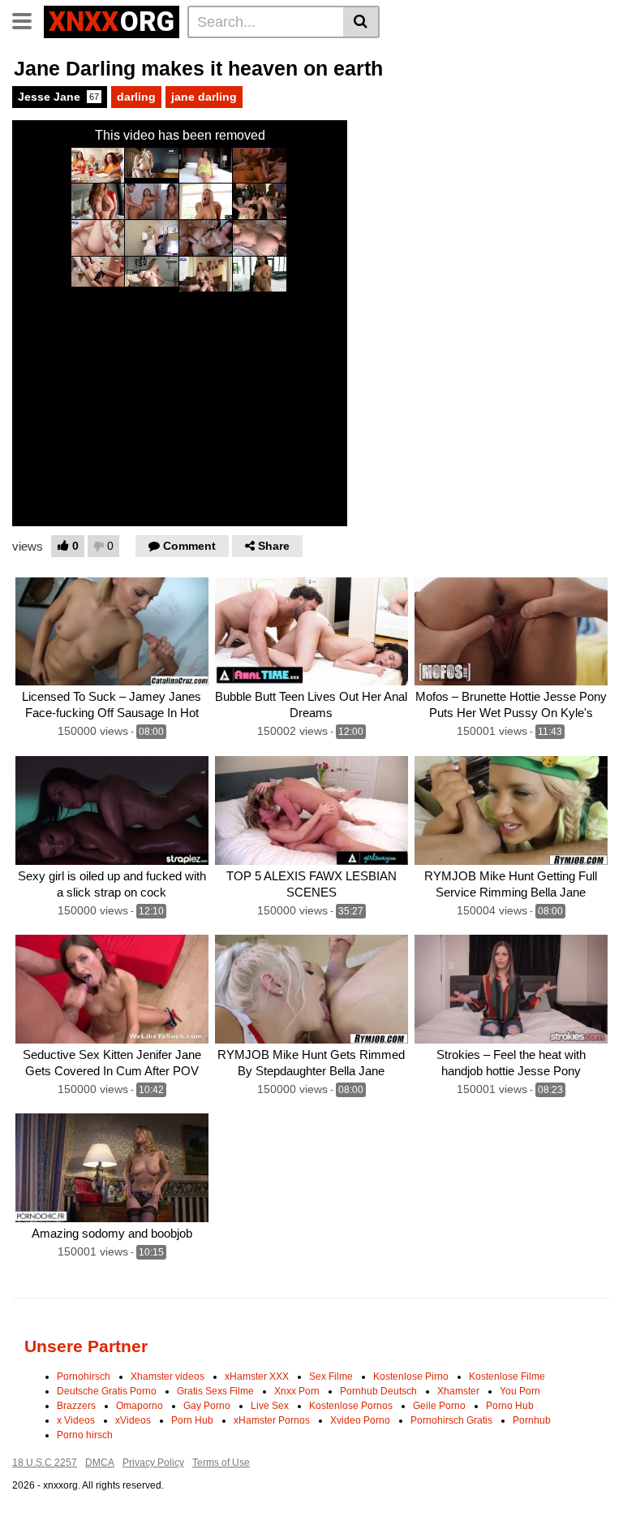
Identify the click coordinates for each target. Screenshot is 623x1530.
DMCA (99, 1462)
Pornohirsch (83, 1376)
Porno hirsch (85, 1435)
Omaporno (139, 1405)
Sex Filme (331, 1376)
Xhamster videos (167, 1376)
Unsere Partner (86, 1346)
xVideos (133, 1420)
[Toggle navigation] (28, 19)
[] (361, 22)
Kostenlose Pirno (411, 1376)
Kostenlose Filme (507, 1376)
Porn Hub (192, 1420)
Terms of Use (221, 1462)
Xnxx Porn (297, 1391)
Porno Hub (510, 1405)
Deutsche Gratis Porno (107, 1391)
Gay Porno (206, 1405)
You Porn (520, 1391)
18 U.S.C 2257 (44, 1462)
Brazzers (76, 1405)
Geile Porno (439, 1405)
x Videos (76, 1420)
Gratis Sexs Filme (215, 1391)
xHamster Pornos (272, 1420)
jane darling (204, 96)
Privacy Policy (153, 1462)
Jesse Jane (58, 96)
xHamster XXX (257, 1376)
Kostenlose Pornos (351, 1405)
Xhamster (458, 1391)
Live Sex (270, 1405)
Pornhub (532, 1420)
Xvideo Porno (360, 1420)
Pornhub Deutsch (378, 1391)
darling (136, 96)
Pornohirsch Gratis (451, 1420)
